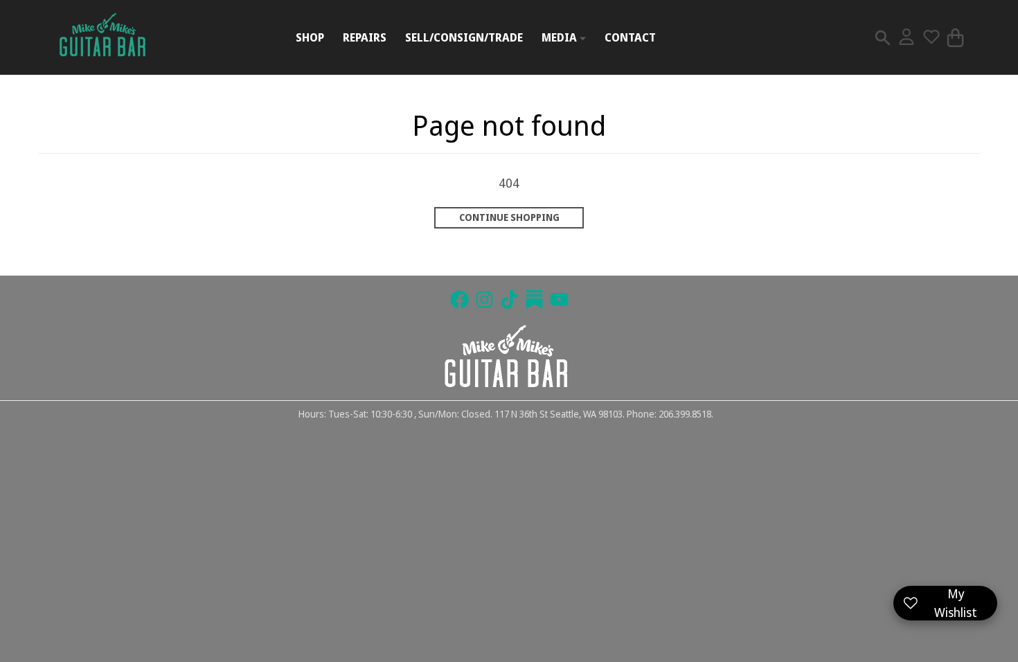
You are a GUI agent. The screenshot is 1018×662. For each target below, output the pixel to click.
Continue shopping (509, 217)
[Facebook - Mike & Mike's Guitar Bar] (459, 299)
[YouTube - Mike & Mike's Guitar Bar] (559, 299)
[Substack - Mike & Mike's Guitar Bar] (534, 299)
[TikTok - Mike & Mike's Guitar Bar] (509, 299)
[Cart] (955, 37)
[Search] (882, 37)
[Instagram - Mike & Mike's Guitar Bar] (484, 299)
